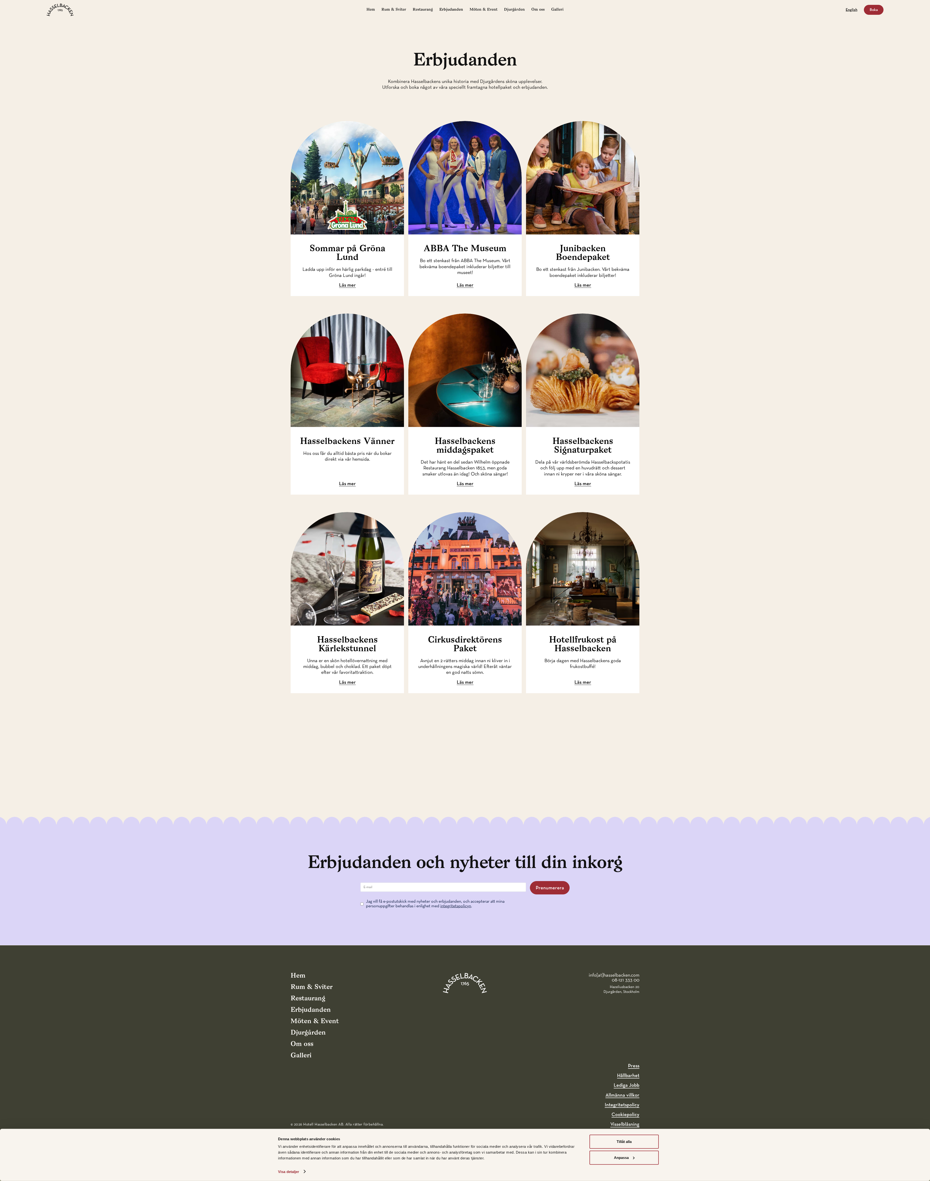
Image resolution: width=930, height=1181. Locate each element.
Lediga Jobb (626, 1085)
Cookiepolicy (625, 1114)
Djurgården (514, 10)
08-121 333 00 (625, 980)
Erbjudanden (451, 10)
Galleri (557, 10)
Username (9, 827)
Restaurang (423, 10)
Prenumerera (550, 887)
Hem (370, 10)
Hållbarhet (628, 1075)
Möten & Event (483, 10)
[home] (60, 10)
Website (7, 827)
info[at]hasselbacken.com (614, 975)
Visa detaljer (288, 1172)
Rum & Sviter (393, 10)
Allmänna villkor (622, 1095)
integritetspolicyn (455, 906)
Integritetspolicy (622, 1104)
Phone (6, 827)
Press (633, 1065)
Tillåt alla (624, 1142)
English (851, 10)
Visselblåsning (624, 1124)
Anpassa (621, 1157)
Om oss (538, 10)
